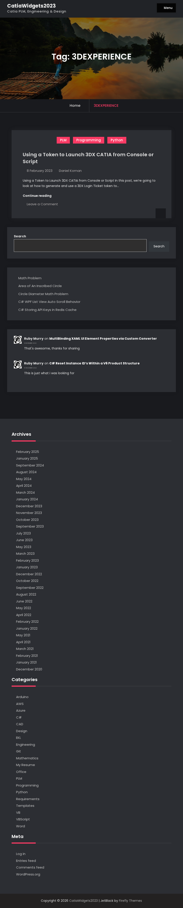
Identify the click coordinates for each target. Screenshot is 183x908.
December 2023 (29, 506)
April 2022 (23, 614)
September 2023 (30, 526)
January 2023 (27, 567)
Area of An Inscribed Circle (40, 285)
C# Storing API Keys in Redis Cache (47, 309)
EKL (18, 737)
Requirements (28, 799)
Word (20, 826)
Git (18, 751)
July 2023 (23, 533)
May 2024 (23, 479)
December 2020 (29, 669)
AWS (20, 703)
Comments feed (30, 867)
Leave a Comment (42, 204)
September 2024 (30, 465)
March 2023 (25, 553)
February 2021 (27, 655)
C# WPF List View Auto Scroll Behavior (49, 301)
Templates (25, 805)
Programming (88, 140)
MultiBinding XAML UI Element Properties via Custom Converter (103, 338)
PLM (63, 140)
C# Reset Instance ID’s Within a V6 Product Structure (94, 363)
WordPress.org (28, 874)
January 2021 (26, 662)
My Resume (25, 764)
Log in (20, 853)
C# (19, 717)
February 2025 (27, 451)
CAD (19, 724)
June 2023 (24, 540)
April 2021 (23, 642)
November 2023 (29, 512)
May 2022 (23, 608)
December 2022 (29, 574)
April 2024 (24, 485)
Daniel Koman (70, 170)
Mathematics (27, 758)
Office (21, 771)
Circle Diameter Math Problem (43, 294)
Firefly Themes (130, 900)
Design (21, 731)
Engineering (25, 744)
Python (117, 140)
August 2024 (26, 472)
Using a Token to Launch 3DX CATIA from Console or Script (88, 158)
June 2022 (24, 601)
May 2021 (23, 635)
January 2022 (26, 628)
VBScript (23, 819)
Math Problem (30, 278)
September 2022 (30, 587)
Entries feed (26, 860)
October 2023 (27, 519)
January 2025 (27, 458)
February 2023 (27, 560)
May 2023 (23, 546)
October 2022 (27, 580)
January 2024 (27, 499)
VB (18, 812)
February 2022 (27, 621)
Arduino (22, 696)
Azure (20, 710)
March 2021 (25, 648)
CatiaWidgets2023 (31, 5)
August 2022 (26, 594)
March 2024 (25, 492)
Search (20, 236)
